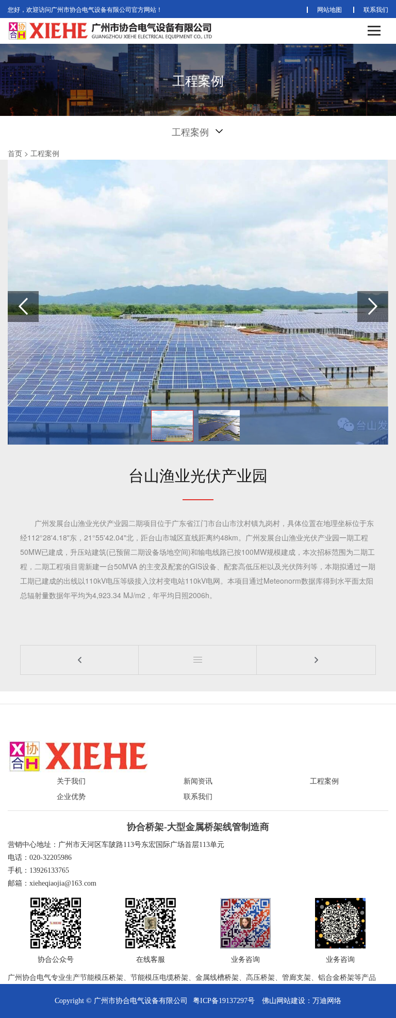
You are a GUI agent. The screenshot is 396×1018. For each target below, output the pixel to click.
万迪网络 (326, 1001)
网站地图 (329, 9)
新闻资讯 (198, 781)
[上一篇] (80, 660)
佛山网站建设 (283, 1001)
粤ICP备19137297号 (224, 1001)
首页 (15, 153)
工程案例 (44, 153)
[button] (372, 306)
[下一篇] (316, 660)
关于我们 (71, 781)
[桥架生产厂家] (78, 755)
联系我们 (376, 9)
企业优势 (71, 797)
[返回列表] (198, 660)
